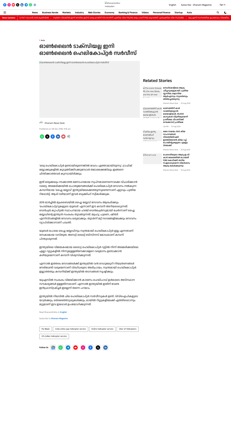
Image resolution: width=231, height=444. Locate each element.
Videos (145, 12)
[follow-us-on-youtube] (75, 347)
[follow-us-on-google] (53, 347)
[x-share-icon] (47, 138)
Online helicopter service (102, 329)
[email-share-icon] (63, 138)
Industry (79, 12)
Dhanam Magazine (59, 318)
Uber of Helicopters (127, 329)
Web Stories (94, 12)
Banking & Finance (128, 12)
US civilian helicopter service (54, 336)
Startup (179, 12)
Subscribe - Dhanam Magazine (196, 5)
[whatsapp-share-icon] (42, 138)
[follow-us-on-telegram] (68, 347)
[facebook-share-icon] (53, 138)
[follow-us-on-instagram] (83, 347)
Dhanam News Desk (55, 123)
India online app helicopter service (70, 329)
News (35, 12)
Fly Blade (46, 329)
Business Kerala (50, 12)
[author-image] (41, 123)
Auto (189, 12)
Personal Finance (161, 12)
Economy (109, 12)
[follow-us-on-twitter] (98, 347)
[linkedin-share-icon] (58, 138)
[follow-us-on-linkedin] (105, 347)
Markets (66, 12)
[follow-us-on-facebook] (90, 347)
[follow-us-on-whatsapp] (60, 347)
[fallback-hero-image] (152, 92)
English (172, 5)
